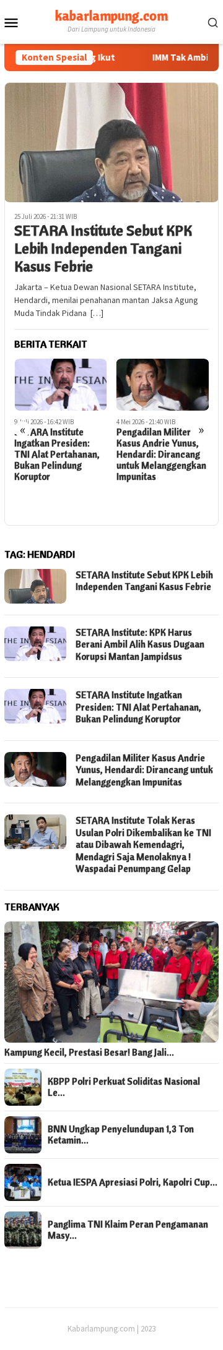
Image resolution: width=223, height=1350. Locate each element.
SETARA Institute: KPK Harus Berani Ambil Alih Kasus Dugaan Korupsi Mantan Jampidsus (140, 644)
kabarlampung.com (111, 15)
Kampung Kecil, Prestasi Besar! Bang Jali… (89, 1052)
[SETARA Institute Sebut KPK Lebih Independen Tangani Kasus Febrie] (111, 142)
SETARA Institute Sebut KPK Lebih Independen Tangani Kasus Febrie (103, 248)
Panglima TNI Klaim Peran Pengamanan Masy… (128, 1230)
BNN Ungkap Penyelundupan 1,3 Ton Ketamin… (121, 1135)
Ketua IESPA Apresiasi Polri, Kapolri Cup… (132, 1182)
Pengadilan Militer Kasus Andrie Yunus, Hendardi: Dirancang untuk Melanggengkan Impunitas (161, 454)
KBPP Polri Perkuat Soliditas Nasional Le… (124, 1087)
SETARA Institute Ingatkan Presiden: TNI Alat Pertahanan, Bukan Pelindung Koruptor (57, 454)
